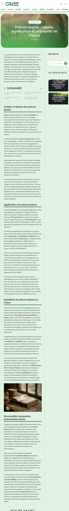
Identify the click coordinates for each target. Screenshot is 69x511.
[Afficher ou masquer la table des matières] (32, 89)
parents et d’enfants (31, 380)
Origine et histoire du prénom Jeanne (14, 93)
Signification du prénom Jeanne (12, 97)
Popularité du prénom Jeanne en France (33, 93)
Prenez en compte (18, 267)
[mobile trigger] (3, 4)
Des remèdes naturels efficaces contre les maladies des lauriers (58, 98)
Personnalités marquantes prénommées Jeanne (32, 97)
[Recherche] (61, 4)
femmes (7, 248)
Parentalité (34, 22)
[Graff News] (12, 4)
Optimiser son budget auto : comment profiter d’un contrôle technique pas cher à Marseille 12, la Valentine (58, 82)
